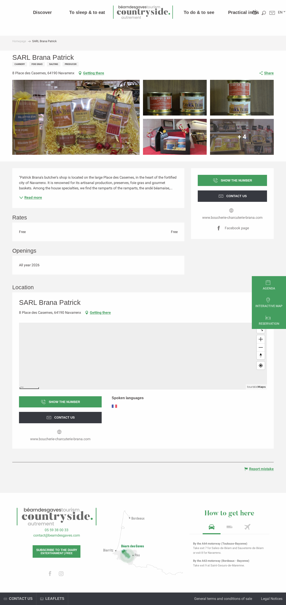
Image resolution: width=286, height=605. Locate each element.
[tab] (212, 528)
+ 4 (242, 136)
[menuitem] (42, 12)
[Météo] (255, 16)
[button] (280, 12)
